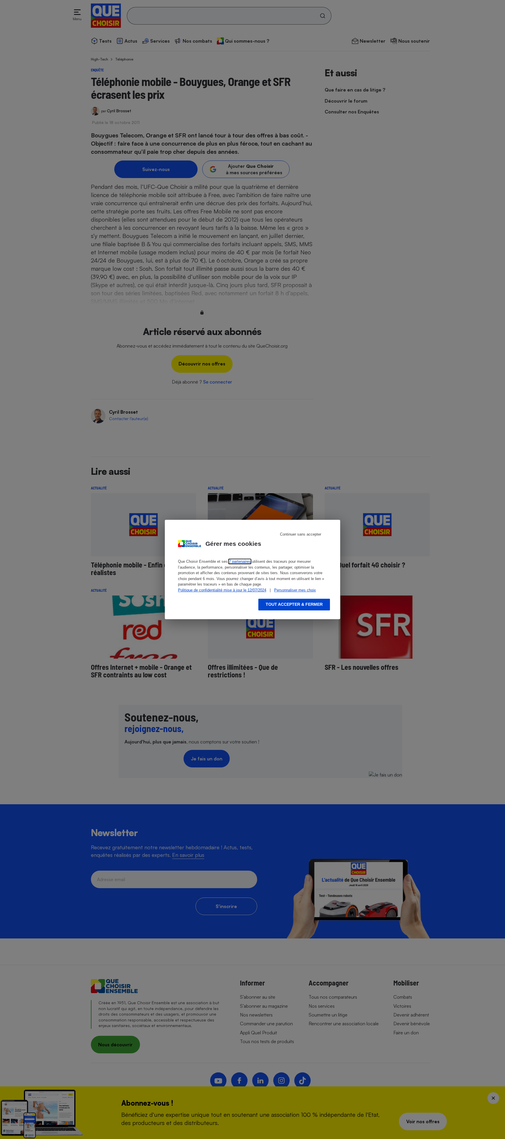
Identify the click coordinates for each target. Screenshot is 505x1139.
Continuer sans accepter (300, 534)
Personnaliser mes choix (295, 590)
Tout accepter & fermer (294, 604)
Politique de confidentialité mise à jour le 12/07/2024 (222, 590)
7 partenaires (240, 561)
